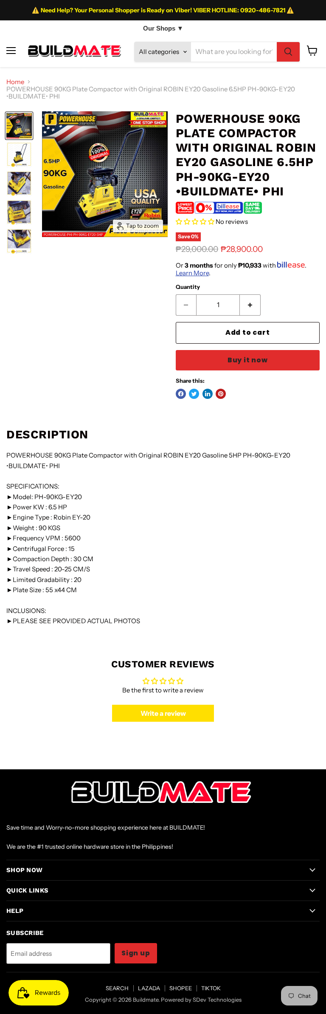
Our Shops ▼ (163, 28)
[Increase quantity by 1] (250, 305)
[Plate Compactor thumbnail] (19, 125)
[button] (195, 221)
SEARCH (117, 988)
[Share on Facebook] (181, 394)
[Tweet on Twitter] (194, 394)
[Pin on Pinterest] (221, 394)
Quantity (188, 287)
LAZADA (149, 988)
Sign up (135, 953)
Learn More (192, 273)
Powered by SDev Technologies (201, 999)
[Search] (288, 52)
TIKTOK (211, 988)
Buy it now (248, 360)
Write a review (163, 713)
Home (15, 81)
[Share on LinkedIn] (207, 394)
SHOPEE (180, 988)
